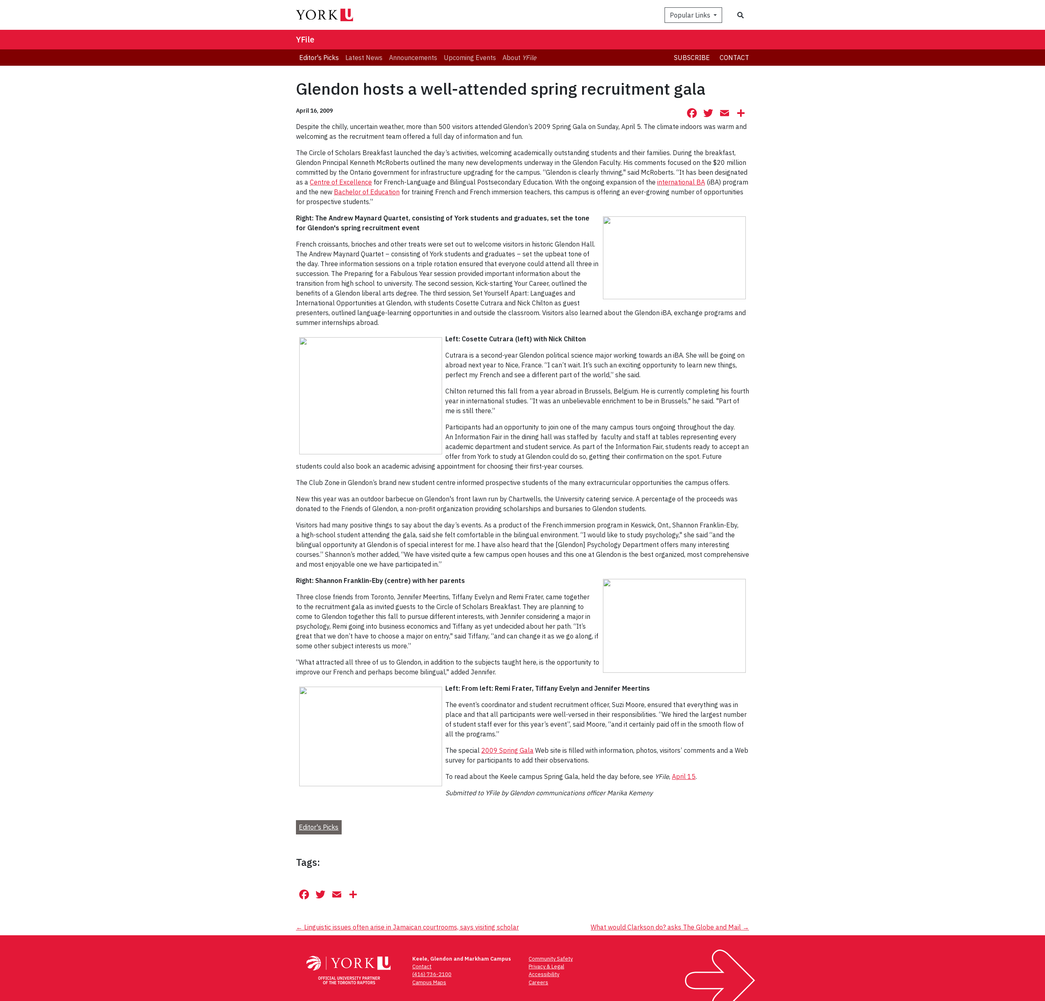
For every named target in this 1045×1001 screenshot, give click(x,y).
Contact (734, 57)
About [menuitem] (519, 57)
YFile (305, 39)
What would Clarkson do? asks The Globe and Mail (670, 927)
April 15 (684, 776)
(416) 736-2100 (431, 974)
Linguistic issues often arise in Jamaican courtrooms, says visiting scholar (407, 927)
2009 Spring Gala (507, 750)
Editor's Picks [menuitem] (319, 57)
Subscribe (692, 57)
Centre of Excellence (341, 182)
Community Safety (551, 958)
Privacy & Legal (546, 966)
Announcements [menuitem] (413, 57)
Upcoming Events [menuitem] (470, 57)
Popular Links (691, 15)
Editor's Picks (318, 827)
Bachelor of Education (367, 192)
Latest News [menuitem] (363, 57)
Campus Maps (429, 982)
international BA (681, 182)
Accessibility (544, 974)
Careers (538, 982)
